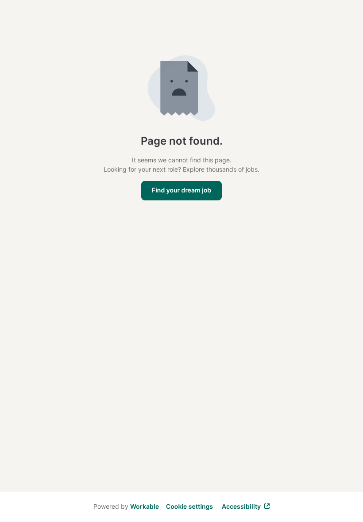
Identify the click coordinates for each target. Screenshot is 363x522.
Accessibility (241, 506)
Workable (144, 506)
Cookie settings (189, 506)
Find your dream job (181, 190)
